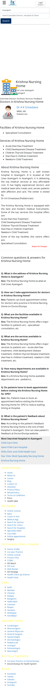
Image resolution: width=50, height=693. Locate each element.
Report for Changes (39, 246)
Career (10, 478)
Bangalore (12, 598)
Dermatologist (13, 639)
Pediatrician (12, 642)
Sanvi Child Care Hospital (14, 447)
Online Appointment (16, 536)
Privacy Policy (13, 489)
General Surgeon (14, 634)
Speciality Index (14, 530)
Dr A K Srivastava (27, 107)
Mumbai (11, 590)
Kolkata (10, 596)
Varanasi (11, 610)
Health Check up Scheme (18, 574)
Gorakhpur (12, 615)
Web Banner (12, 569)
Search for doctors (15, 522)
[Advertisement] (25, 51)
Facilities (21, 98)
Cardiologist (12, 625)
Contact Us (12, 484)
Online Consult (14, 511)
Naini (9, 513)
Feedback (37, 98)
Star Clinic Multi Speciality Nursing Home (22, 456)
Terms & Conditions (16, 495)
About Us (11, 475)
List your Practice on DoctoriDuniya (23, 661)
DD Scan (11, 566)
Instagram (12, 682)
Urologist (11, 645)
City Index (11, 533)
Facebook (11, 673)
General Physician (15, 631)
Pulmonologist (13, 648)
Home (10, 472)
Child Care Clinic (9, 442)
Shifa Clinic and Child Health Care (18, 451)
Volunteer (11, 487)
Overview (4, 98)
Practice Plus (13, 557)
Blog (9, 481)
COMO (10, 560)
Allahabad (11, 613)
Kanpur (10, 607)
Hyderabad (12, 601)
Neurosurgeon (13, 628)
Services (29, 98)
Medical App (12, 519)
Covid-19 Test (13, 516)
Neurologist (12, 651)
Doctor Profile (13, 549)
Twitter (10, 676)
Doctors (12, 98)
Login (41, 4)
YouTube (11, 685)
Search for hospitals (16, 528)
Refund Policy (13, 492)
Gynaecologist (13, 637)
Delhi (9, 587)
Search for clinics (15, 525)
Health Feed (12, 577)
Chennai (11, 593)
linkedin (10, 679)
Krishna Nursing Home (13, 460)
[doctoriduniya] (12, 5)
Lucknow (11, 604)
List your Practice (15, 552)
